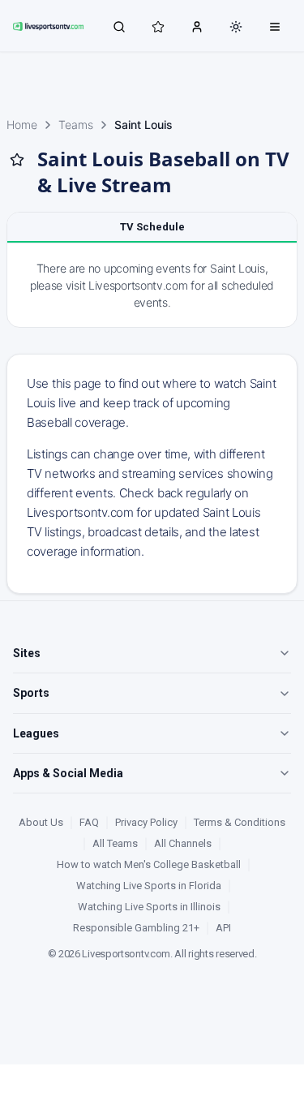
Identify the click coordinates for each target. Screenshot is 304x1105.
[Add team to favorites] (17, 159)
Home (21, 124)
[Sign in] (197, 26)
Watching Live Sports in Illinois (149, 907)
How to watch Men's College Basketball (149, 864)
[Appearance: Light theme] (235, 26)
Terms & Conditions (239, 822)
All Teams (115, 843)
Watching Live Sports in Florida (148, 885)
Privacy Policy (146, 822)
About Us (41, 822)
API (223, 928)
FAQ (89, 822)
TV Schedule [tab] (152, 227)
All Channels (183, 843)
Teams (75, 124)
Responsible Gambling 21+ (136, 928)
